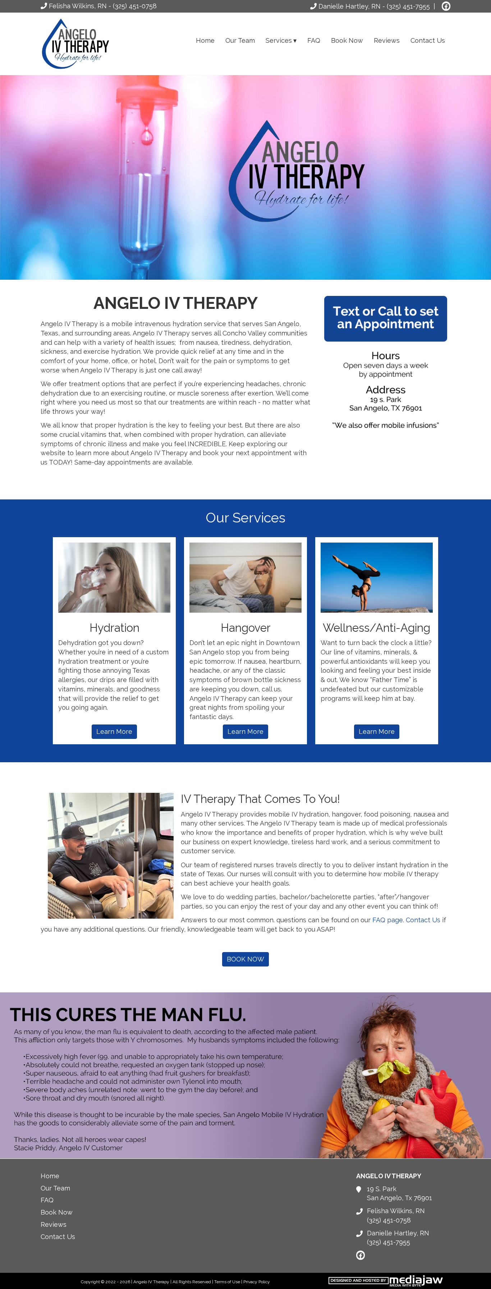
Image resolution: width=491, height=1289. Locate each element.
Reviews (387, 40)
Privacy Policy (256, 1281)
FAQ (313, 40)
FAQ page (387, 920)
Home (205, 40)
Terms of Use (227, 1281)
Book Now (347, 40)
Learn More (114, 731)
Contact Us (427, 40)
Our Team (240, 40)
